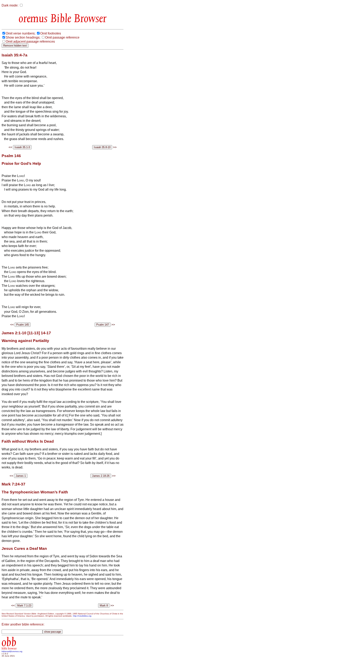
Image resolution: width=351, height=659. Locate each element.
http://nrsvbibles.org (82, 616)
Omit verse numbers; (20, 33)
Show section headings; (23, 37)
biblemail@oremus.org (12, 651)
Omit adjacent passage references (30, 41)
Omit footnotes (50, 33)
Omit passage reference (62, 37)
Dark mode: (10, 5)
